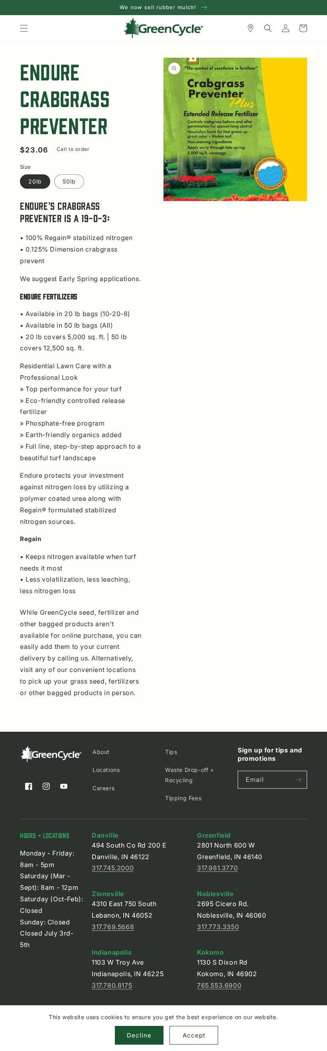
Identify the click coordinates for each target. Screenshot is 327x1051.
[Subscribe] (298, 780)
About (101, 751)
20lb (35, 181)
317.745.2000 (113, 868)
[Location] (250, 28)
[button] (24, 28)
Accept (194, 1035)
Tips (171, 751)
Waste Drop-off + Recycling (189, 774)
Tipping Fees (183, 798)
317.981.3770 (217, 868)
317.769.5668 (113, 927)
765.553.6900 (219, 985)
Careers (103, 788)
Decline (139, 1035)
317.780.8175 (112, 985)
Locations (106, 769)
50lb (69, 181)
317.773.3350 (218, 927)
